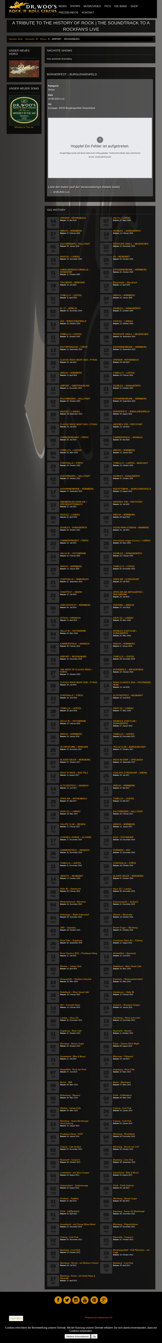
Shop (134, 6)
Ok (94, 1336)
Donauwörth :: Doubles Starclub (75, 979)
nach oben (16, 1318)
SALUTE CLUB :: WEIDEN (72, 824)
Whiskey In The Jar (24, 127)
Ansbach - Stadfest (69, 1198)
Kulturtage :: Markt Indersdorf (74, 914)
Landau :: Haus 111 (69, 1018)
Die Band (120, 6)
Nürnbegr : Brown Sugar (72, 1043)
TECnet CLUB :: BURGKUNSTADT (129, 747)
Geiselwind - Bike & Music (126, 1172)
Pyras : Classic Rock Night (126, 1043)
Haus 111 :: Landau (122, 889)
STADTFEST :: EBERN (71, 592)
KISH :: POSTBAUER (123, 837)
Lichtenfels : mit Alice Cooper (74, 1172)
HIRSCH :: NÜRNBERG (71, 231)
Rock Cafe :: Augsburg (71, 940)
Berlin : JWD (66, 1082)
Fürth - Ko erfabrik (69, 1211)
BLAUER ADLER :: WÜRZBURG (75, 760)
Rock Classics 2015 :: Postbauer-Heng (78, 953)
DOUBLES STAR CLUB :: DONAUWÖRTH (125, 632)
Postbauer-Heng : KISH (71, 1134)
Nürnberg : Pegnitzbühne (125, 1224)
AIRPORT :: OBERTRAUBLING (75, 386)
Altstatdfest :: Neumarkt (124, 953)
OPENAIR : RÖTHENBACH (73, 218)
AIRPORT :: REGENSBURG (73, 656)
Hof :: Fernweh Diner (70, 1005)
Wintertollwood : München (73, 902)
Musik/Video (92, 6)
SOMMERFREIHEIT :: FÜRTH (74, 437)
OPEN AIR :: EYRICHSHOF (126, 579)
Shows (75, 6)
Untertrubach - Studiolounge (74, 1185)
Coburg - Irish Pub (122, 1108)
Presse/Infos (68, 12)
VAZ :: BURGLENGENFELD (73, 321)
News (63, 6)
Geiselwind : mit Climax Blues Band (77, 1224)
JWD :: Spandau (68, 927)
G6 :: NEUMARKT (121, 257)
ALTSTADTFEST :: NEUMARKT (128, 695)
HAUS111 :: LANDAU (70, 257)
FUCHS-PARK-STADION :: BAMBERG (131, 527)
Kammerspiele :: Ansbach (125, 902)
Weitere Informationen (77, 1336)
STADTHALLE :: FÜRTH (71, 463)
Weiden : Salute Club (70, 1108)
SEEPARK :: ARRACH (123, 605)
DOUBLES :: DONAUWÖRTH (126, 231)
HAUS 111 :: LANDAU (123, 618)
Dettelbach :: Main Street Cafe (74, 992)
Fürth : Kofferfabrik (122, 1095)
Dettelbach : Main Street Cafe (127, 966)
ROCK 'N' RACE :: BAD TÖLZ (74, 773)
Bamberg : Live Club (123, 1160)
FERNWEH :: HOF (121, 850)
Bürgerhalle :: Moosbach (125, 282)
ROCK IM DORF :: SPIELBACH (128, 760)
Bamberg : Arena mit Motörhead (128, 1211)
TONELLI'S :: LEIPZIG (71, 295)
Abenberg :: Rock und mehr (126, 1018)
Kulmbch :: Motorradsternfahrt (128, 979)
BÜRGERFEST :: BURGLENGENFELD (131, 411)
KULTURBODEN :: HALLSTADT (75, 244)
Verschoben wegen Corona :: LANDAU (131, 540)
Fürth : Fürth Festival (123, 1185)
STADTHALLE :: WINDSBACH (74, 579)
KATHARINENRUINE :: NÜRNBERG (130, 270)
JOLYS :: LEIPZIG (122, 218)
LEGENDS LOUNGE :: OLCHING (75, 837)
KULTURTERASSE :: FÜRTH (73, 347)
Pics (108, 6)
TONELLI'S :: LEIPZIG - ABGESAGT (130, 463)
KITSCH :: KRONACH (70, 618)
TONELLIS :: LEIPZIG (123, 656)
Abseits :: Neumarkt (122, 914)
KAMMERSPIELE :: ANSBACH (127, 437)
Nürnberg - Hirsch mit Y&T (126, 1147)
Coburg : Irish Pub (122, 1121)
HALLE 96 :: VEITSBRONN (73, 553)
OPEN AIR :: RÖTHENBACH (73, 798)
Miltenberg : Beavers (70, 1095)
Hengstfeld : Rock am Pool (73, 1069)
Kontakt (88, 12)
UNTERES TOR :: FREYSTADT (128, 424)
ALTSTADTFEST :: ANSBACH (74, 785)
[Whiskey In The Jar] (24, 110)
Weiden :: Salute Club (70, 966)
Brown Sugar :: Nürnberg (125, 927)
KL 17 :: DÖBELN (68, 308)
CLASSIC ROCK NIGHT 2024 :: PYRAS (78, 360)
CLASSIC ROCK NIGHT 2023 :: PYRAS (78, 424)
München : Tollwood (123, 1056)
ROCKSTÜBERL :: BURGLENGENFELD (132, 489)
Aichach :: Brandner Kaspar (126, 1005)
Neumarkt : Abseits (122, 1031)
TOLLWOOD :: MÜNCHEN (72, 282)
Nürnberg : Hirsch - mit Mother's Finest (79, 1263)
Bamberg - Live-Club (70, 1250)
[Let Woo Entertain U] (24, 68)
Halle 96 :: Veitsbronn (70, 889)
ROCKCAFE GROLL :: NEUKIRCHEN (130, 244)
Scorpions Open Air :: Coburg (127, 940)
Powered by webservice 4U (98, 1317)
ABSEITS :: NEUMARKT (71, 876)
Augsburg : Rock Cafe (70, 1031)
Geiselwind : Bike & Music (73, 1056)
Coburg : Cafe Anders (70, 1147)
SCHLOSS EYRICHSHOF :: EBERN (130, 773)
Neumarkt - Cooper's (70, 1160)
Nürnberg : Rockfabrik (124, 1134)
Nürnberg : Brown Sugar (125, 1198)
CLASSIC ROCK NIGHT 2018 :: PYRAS (78, 682)
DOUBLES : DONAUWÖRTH (126, 476)
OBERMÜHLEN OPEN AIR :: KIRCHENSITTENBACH (73, 503)
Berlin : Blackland (122, 1082)
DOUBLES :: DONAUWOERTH (127, 553)
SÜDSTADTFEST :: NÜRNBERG (75, 605)
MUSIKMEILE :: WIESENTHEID (128, 669)
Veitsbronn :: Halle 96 (123, 992)
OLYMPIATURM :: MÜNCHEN (74, 747)
